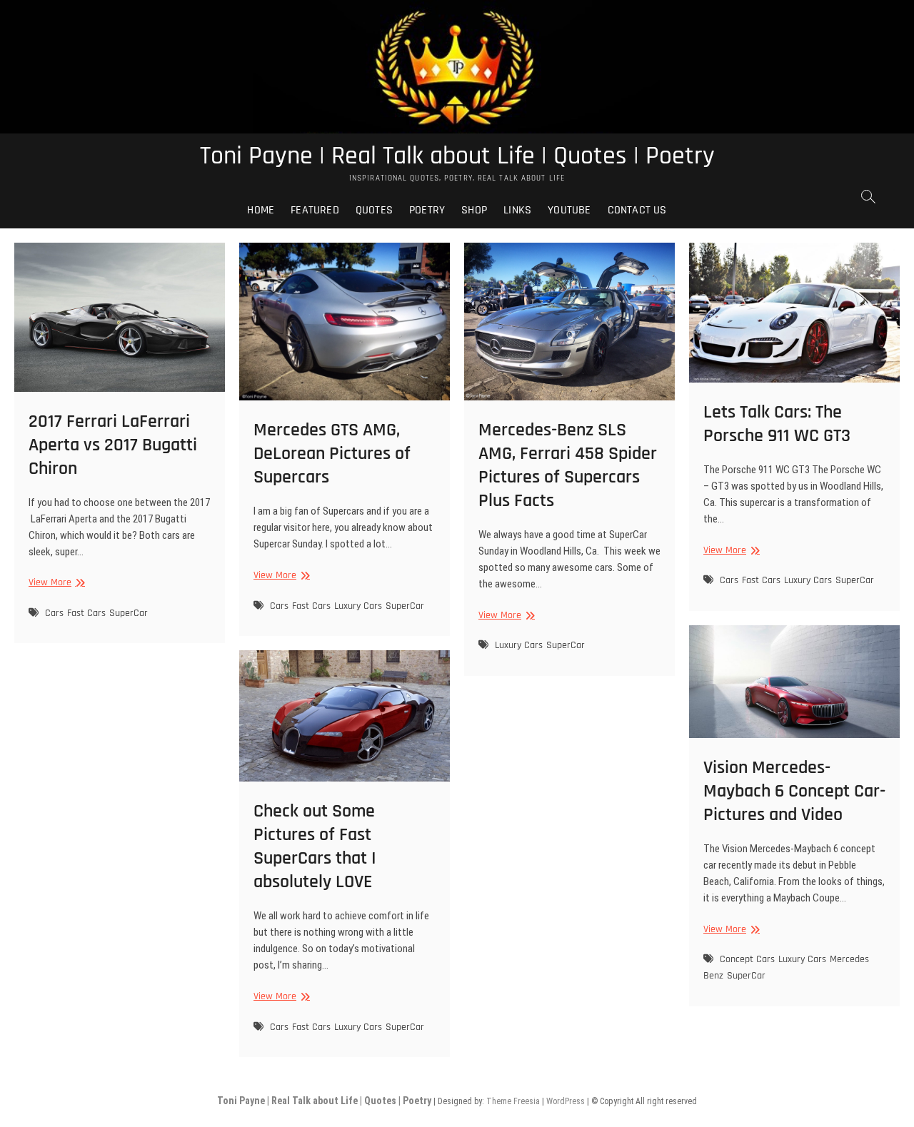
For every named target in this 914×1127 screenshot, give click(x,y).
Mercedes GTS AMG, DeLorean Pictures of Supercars (332, 453)
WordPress (565, 1101)
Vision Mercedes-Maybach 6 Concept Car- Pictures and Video (794, 791)
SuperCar (128, 613)
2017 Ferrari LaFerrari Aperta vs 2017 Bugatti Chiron (113, 445)
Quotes (374, 210)
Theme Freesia (513, 1101)
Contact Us (637, 210)
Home (260, 210)
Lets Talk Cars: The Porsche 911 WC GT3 (776, 424)
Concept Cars (747, 959)
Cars (54, 613)
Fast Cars (86, 613)
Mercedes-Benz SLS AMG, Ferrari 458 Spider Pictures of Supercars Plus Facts (567, 465)
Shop (474, 210)
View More (55, 582)
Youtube (569, 210)
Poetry (427, 210)
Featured (315, 210)
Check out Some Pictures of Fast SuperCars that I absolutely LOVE (314, 846)
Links (517, 210)
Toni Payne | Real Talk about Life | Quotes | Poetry (457, 156)
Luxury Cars (358, 606)
